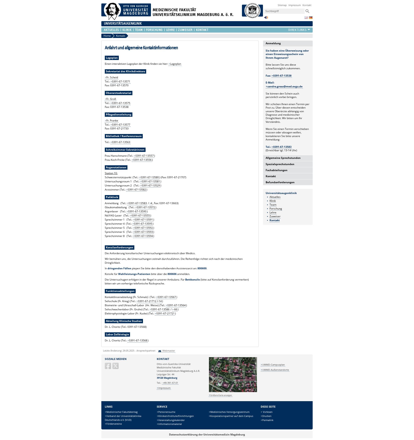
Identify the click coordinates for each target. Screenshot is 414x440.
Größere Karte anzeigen (221, 395)
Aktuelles (111, 30)
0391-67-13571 (121, 81)
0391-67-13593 (144, 232)
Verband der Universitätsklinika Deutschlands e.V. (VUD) (123, 417)
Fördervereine (114, 423)
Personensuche (166, 411)
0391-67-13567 (167, 297)
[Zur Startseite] (126, 19)
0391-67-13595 (143, 224)
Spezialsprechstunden (280, 164)
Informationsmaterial (170, 424)
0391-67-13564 (176, 305)
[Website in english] (306, 17)
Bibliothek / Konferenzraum (124, 136)
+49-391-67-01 (170, 382)
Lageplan (175, 64)
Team (139, 30)
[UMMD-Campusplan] (233, 391)
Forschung (154, 30)
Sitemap (282, 5)
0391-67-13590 (137, 211)
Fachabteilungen (276, 170)
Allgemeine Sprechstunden (283, 158)
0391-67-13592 (144, 228)
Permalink (267, 420)
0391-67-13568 (138, 340)
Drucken (266, 416)
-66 (175, 309)
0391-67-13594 (144, 236)
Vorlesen (267, 411)
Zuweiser (185, 30)
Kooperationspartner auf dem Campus (231, 416)
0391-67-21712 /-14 (150, 301)
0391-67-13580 (150, 177)
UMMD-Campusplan (273, 364)
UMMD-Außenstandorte (275, 369)
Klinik (127, 30)
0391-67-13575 (121, 103)
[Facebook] (108, 367)
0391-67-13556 (142, 160)
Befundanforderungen (280, 182)
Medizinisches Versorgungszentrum (229, 411)
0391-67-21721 (165, 313)
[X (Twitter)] (115, 367)
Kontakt (307, 5)
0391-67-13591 (144, 219)
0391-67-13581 (151, 181)
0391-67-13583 (138, 203)
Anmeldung (273, 43)
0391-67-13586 (160, 309)
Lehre (170, 30)
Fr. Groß (111, 99)
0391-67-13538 (282, 75)
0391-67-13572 (146, 207)
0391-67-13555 (141, 215)
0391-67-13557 (144, 156)
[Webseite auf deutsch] (311, 17)
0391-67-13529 (151, 185)
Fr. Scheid (112, 77)
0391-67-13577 (121, 124)
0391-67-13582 (137, 189)
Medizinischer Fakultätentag (122, 411)
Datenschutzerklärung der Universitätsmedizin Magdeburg (207, 434)
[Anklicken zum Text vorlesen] (266, 19)
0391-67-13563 (121, 142)
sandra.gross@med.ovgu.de (285, 86)
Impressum (295, 5)
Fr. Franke (112, 120)
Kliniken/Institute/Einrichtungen (176, 416)
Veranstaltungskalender (171, 420)
